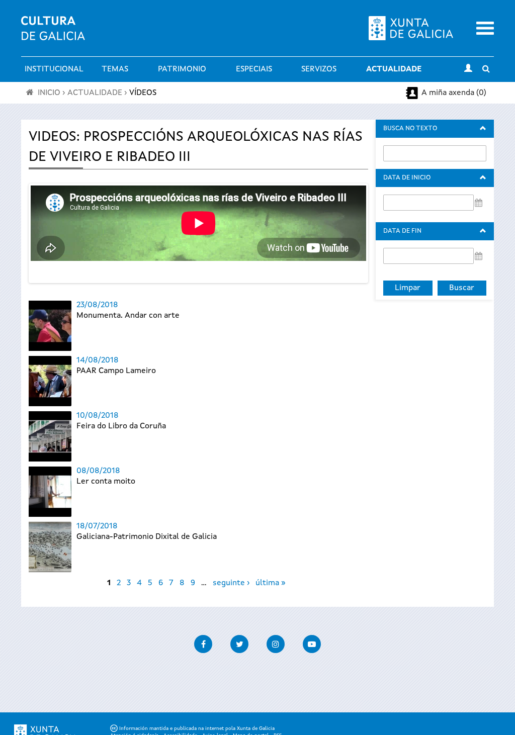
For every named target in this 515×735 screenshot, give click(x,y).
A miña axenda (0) (453, 93)
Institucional (54, 69)
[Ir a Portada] (53, 34)
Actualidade (393, 69)
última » (270, 583)
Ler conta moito (105, 482)
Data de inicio (407, 177)
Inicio (49, 93)
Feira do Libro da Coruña (121, 426)
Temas (115, 69)
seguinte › (231, 583)
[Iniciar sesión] (468, 69)
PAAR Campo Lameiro (116, 371)
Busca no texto (410, 128)
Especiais (254, 69)
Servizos (318, 69)
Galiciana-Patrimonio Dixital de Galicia (146, 537)
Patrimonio (182, 69)
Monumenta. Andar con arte (128, 316)
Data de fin (402, 231)
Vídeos (142, 93)
